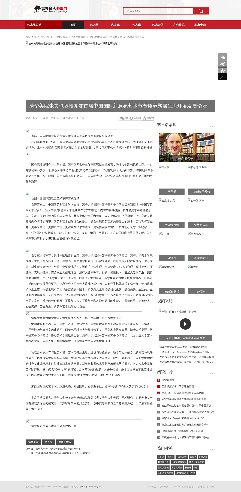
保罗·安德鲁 (185, 158)
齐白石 (170, 457)
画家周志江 (201, 258)
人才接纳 (188, 486)
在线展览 (179, 24)
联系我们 (211, 486)
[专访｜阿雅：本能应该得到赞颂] (177, 311)
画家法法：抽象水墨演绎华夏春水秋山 (183, 393)
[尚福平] (187, 135)
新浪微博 (134, 118)
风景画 (193, 457)
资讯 (36, 37)
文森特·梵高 (172, 225)
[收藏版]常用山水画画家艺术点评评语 (182, 431)
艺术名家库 (167, 125)
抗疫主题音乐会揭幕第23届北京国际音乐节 (185, 424)
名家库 (115, 24)
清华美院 (33, 442)
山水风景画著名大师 (185, 473)
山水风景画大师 (165, 473)
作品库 (136, 24)
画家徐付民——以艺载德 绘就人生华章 (183, 418)
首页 (73, 24)
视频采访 (165, 301)
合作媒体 (164, 486)
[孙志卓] (193, 267)
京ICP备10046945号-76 (90, 486)
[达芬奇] (164, 234)
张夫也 (48, 442)
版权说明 (176, 486)
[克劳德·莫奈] (196, 200)
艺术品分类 (34, 24)
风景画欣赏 (163, 462)
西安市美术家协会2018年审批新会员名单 (184, 399)
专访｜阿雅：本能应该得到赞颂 (185, 338)
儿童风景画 (181, 457)
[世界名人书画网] (50, 7)
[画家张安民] (166, 267)
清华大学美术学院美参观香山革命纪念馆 (57, 448)
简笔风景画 (163, 467)
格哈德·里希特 (201, 191)
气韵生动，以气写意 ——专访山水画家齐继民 (184, 352)
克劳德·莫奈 (201, 225)
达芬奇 (172, 258)
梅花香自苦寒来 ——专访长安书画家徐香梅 (183, 347)
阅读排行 (165, 372)
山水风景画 (176, 467)
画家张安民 (172, 291)
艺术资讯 (157, 24)
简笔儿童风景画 (196, 462)
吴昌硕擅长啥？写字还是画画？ (179, 386)
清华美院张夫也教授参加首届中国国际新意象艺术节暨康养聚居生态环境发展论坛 (100, 37)
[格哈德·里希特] (197, 167)
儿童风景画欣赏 (178, 462)
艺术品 (94, 24)
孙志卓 (201, 291)
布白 (196, 467)
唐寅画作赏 (168, 380)
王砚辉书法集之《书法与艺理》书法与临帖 (185, 437)
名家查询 (200, 24)
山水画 (161, 457)
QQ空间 (147, 118)
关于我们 (201, 486)
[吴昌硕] (164, 167)
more (212, 126)
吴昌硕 (172, 191)
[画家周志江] (195, 234)
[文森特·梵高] (167, 200)
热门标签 (165, 448)
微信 (123, 118)
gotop (222, 77)
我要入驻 (151, 486)
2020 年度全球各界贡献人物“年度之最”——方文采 (62, 453)
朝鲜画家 (203, 457)
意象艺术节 (65, 442)
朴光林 (188, 467)
